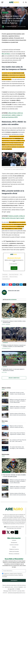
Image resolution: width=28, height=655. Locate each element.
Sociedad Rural (6, 278)
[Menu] (2, 2)
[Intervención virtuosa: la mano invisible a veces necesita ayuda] (14, 310)
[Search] (26, 2)
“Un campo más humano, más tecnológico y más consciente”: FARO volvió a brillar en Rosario (17, 448)
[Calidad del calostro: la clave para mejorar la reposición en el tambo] (14, 358)
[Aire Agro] (14, 2)
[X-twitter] (8, 532)
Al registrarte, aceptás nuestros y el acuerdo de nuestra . (12, 575)
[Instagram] (4, 532)
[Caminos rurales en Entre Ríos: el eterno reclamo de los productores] (5, 415)
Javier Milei (5, 276)
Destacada (5, 274)
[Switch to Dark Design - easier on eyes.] (23, 2)
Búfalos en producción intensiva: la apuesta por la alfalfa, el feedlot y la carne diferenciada (18, 401)
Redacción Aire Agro (11, 26)
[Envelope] (16, 532)
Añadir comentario (14, 377)
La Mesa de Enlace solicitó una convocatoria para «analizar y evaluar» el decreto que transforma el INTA (12, 115)
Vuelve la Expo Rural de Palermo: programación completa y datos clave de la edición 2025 (17, 434)
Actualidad (5, 12)
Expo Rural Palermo (13, 274)
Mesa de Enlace (6, 53)
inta (21, 274)
